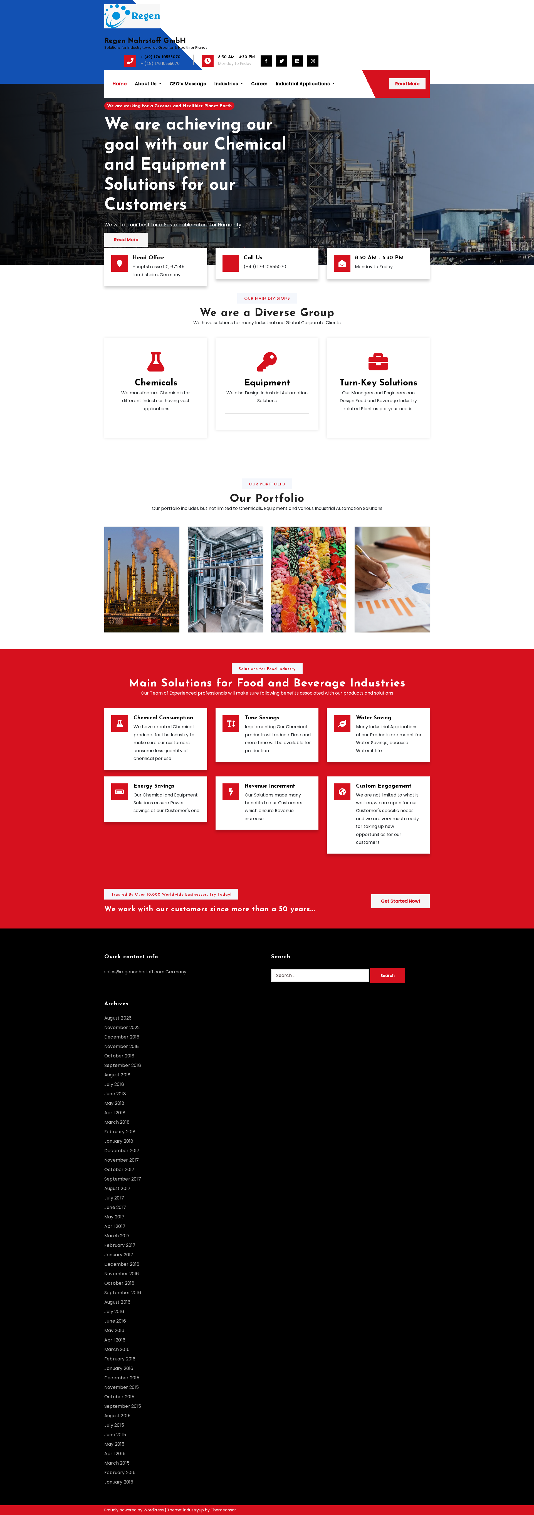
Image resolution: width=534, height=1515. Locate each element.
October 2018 (119, 1056)
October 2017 (119, 1169)
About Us (146, 83)
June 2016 (115, 1321)
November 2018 (121, 1046)
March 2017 (117, 1236)
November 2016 (121, 1273)
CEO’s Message (188, 83)
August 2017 (117, 1188)
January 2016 (118, 1368)
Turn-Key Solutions (378, 383)
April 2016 (114, 1340)
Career (259, 83)
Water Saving (373, 718)
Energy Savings (154, 786)
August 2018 (117, 1075)
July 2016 (114, 1311)
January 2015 (118, 1482)
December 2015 (122, 1378)
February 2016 (120, 1359)
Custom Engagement (383, 786)
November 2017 (121, 1160)
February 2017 (120, 1245)
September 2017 (122, 1179)
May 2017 (114, 1217)
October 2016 (119, 1283)
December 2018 (122, 1037)
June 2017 (115, 1207)
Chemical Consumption (163, 718)
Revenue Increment (270, 786)
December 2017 (122, 1150)
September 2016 (122, 1292)
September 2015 (122, 1406)
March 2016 (117, 1349)
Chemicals (156, 383)
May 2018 (114, 1103)
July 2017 (114, 1198)
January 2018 (118, 1141)
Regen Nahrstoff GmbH (145, 41)
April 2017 (114, 1226)
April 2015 (114, 1453)
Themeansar (223, 1510)
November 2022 (122, 1027)
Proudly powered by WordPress (134, 1510)
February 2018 (120, 1131)
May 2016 (114, 1330)
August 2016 (117, 1302)
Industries (226, 83)
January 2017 (118, 1255)
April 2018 (114, 1113)
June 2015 (115, 1434)
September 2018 (122, 1065)
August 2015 (117, 1416)
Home (120, 83)
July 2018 (114, 1084)
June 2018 (115, 1094)
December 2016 (122, 1264)
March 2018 (117, 1122)
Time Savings (262, 718)
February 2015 (120, 1472)
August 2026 (118, 1018)
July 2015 (114, 1425)
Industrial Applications (303, 83)
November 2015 (121, 1387)
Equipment (267, 383)
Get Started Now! (400, 901)
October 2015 (119, 1397)
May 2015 (114, 1444)
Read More (407, 83)
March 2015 (117, 1463)
